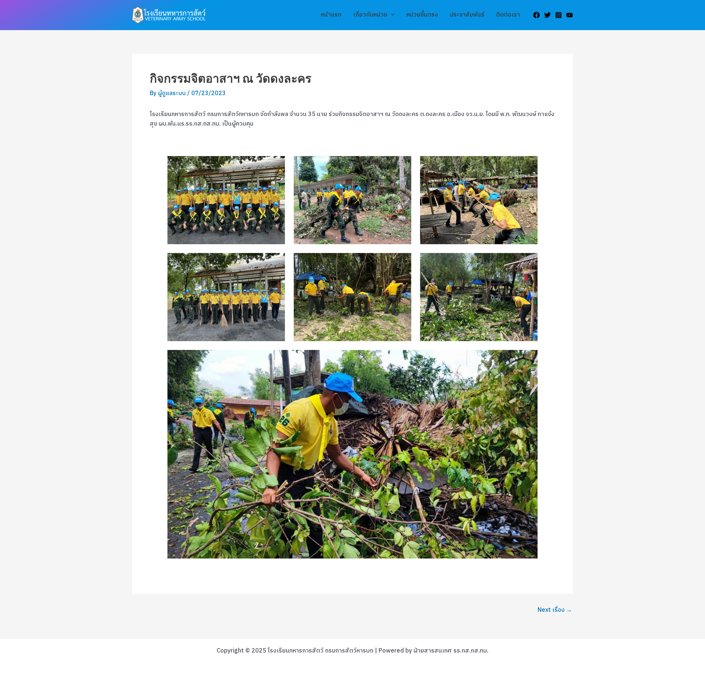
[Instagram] (558, 15)
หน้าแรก (331, 15)
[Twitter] (547, 15)
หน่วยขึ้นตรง (422, 15)
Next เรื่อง (555, 610)
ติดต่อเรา (508, 15)
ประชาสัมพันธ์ (467, 15)
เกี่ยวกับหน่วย (370, 15)
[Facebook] (536, 15)
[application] (391, 15)
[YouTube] (569, 15)
